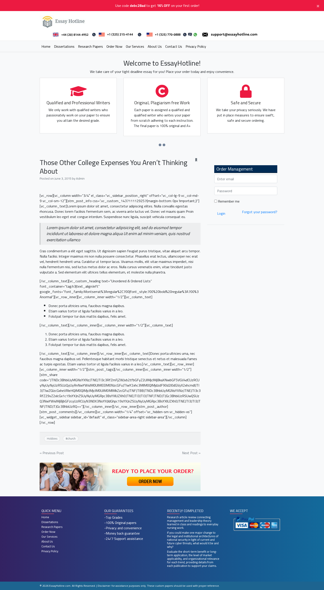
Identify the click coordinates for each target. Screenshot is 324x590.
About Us (155, 46)
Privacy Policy (196, 46)
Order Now (114, 46)
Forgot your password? (259, 212)
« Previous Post (52, 452)
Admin (80, 178)
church (71, 438)
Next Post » (191, 452)
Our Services (135, 46)
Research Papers (90, 46)
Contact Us (173, 46)
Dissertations (64, 46)
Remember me (228, 201)
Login (221, 213)
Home (45, 46)
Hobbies (52, 438)
